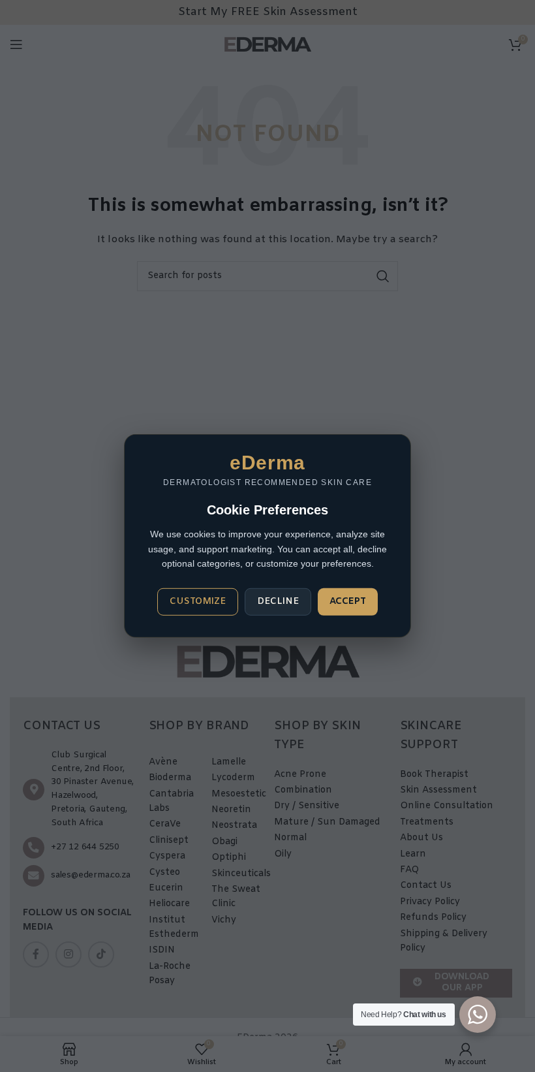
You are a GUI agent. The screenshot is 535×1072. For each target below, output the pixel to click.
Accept (347, 601)
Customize (198, 601)
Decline (278, 601)
